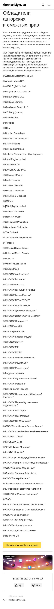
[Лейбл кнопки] (49, 4)
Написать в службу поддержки (22, 545)
